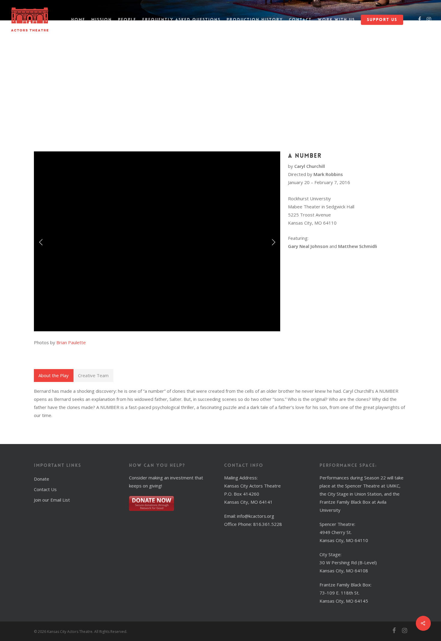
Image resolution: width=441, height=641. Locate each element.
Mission (101, 19)
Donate (41, 479)
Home (78, 19)
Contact (300, 19)
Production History (254, 19)
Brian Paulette (71, 342)
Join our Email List (52, 500)
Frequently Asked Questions (181, 19)
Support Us (382, 19)
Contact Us (45, 489)
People (127, 19)
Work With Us (336, 19)
